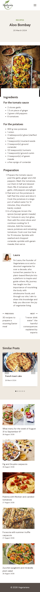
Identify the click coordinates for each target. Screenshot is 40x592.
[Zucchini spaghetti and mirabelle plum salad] (20, 553)
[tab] (15, 391)
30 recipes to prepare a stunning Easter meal (10, 320)
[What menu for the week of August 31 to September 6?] (20, 414)
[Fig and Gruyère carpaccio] (20, 450)
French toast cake (13, 376)
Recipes (20, 20)
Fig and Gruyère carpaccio (15, 464)
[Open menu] (34, 5)
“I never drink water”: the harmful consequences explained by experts (30, 323)
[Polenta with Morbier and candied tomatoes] (20, 482)
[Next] (33, 371)
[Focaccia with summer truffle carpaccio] (20, 518)
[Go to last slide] (7, 371)
